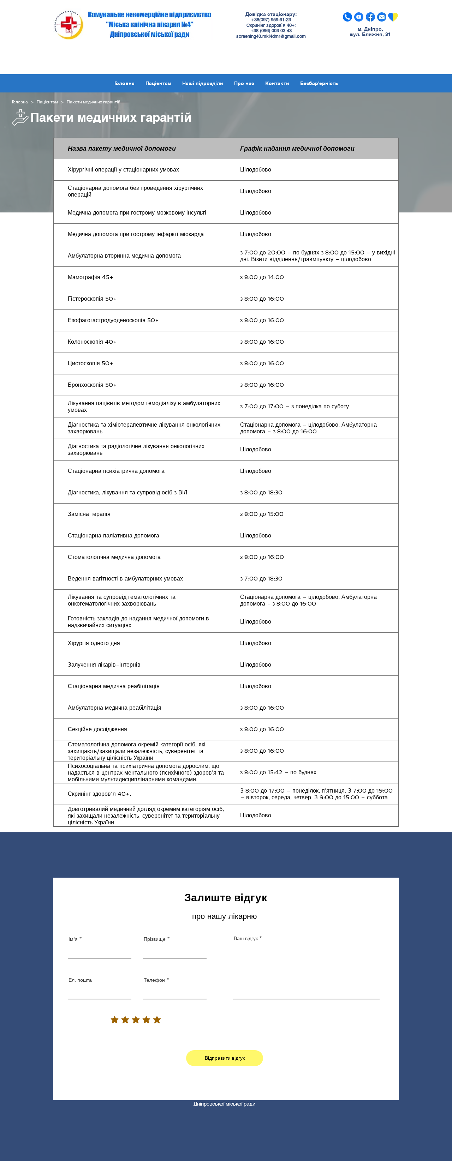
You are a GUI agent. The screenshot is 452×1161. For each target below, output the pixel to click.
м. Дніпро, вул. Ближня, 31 (370, 31)
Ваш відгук (246, 938)
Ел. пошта (80, 979)
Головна (21, 102)
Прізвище (155, 939)
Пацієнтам (47, 102)
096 (265, 30)
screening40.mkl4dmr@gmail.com (271, 36)
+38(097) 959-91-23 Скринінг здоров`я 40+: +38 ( (271, 25)
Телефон (154, 979)
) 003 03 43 (280, 30)
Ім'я (73, 939)
